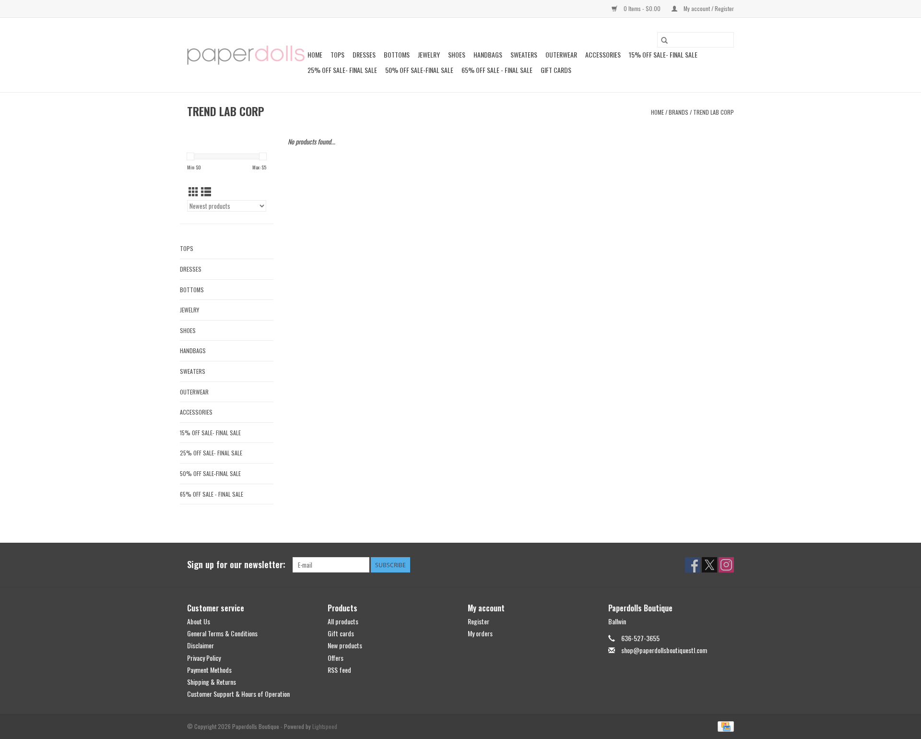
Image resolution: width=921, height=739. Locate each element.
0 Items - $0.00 (642, 8)
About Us (198, 621)
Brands (678, 112)
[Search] (664, 40)
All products (343, 621)
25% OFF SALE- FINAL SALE (342, 70)
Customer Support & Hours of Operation (238, 694)
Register (478, 621)
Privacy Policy (204, 658)
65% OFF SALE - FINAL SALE (496, 70)
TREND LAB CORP (713, 112)
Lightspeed (324, 726)
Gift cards (556, 70)
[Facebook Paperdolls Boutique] (692, 564)
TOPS (337, 54)
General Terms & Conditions (222, 633)
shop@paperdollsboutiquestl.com (664, 650)
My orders (480, 633)
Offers (335, 658)
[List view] (206, 191)
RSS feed (339, 670)
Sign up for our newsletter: (236, 565)
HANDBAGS (487, 54)
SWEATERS (523, 54)
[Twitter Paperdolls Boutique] (709, 564)
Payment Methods (209, 670)
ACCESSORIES (603, 54)
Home (314, 54)
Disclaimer (200, 645)
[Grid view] (194, 191)
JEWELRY (429, 54)
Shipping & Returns (211, 682)
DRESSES (364, 54)
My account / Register (708, 8)
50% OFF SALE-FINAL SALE (419, 70)
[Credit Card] (724, 726)
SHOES (456, 54)
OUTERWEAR (561, 54)
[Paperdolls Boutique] (246, 55)
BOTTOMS (397, 54)
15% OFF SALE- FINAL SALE (663, 54)
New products (345, 645)
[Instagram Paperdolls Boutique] (726, 564)
